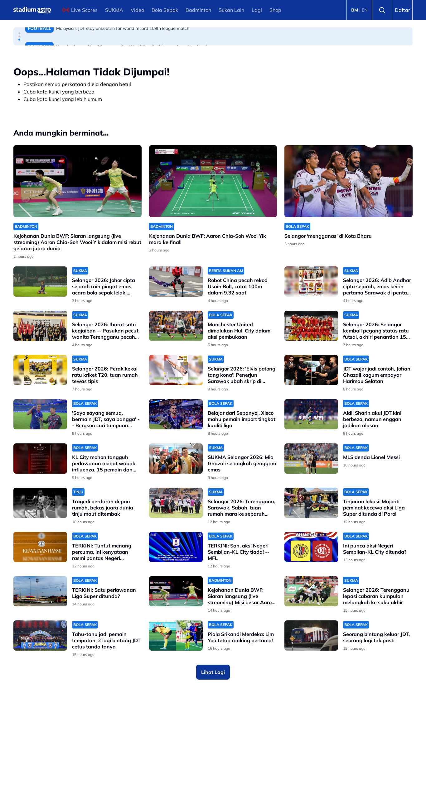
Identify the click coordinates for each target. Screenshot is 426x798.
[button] (19, 33)
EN (364, 10)
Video (137, 10)
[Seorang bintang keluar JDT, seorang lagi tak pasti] (311, 635)
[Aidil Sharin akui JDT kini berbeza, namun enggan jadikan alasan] (311, 414)
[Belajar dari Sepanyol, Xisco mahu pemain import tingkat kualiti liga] (176, 414)
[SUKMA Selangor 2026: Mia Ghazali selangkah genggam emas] (176, 458)
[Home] (32, 10)
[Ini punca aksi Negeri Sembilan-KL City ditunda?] (311, 547)
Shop (275, 10)
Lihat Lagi (213, 672)
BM (354, 10)
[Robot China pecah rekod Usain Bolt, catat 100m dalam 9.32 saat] (176, 281)
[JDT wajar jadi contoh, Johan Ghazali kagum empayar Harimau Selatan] (311, 370)
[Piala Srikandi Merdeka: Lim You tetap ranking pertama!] (176, 635)
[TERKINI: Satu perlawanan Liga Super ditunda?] (40, 591)
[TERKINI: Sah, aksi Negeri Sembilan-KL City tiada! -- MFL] (176, 547)
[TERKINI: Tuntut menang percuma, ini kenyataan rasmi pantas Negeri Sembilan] (40, 547)
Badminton (198, 10)
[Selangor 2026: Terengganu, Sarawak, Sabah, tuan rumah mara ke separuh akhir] (176, 503)
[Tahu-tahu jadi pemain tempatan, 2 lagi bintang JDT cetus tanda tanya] (40, 635)
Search (382, 10)
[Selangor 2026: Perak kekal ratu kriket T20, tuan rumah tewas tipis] (40, 370)
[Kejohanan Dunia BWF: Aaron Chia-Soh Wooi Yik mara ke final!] (213, 181)
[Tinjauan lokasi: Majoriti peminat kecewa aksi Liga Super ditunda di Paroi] (311, 503)
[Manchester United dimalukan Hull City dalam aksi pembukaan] (176, 326)
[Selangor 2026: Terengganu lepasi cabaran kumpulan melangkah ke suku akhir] (311, 591)
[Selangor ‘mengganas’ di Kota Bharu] (348, 181)
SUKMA (114, 10)
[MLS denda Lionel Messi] (311, 458)
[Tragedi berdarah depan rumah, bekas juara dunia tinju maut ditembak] (40, 503)
